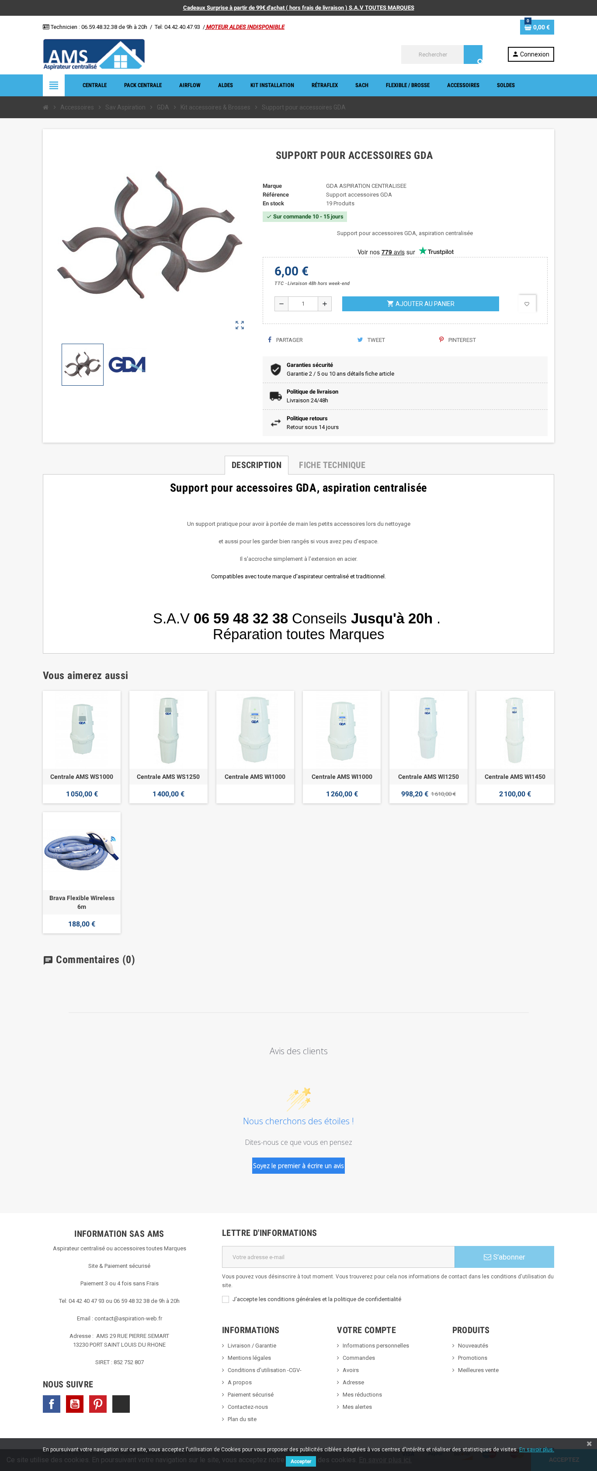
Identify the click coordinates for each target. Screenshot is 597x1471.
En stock (273, 203)
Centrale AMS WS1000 (81, 776)
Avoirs (351, 1370)
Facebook (51, 1404)
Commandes (359, 1358)
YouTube (74, 1404)
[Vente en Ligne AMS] (94, 54)
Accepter (301, 1461)
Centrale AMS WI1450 (515, 776)
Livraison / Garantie (252, 1345)
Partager (289, 340)
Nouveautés (473, 1345)
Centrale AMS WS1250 (168, 776)
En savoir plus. (536, 1449)
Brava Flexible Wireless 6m (82, 902)
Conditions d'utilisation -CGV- (265, 1370)
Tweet (375, 340)
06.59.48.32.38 (99, 27)
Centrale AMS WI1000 (255, 776)
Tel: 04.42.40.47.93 (177, 27)
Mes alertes (357, 1407)
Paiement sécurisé (251, 1394)
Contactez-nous (248, 1407)
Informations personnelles (376, 1345)
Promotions (472, 1358)
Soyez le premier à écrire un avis (298, 1165)
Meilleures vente (478, 1370)
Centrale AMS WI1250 (428, 776)
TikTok (121, 1404)
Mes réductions (362, 1394)
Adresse (353, 1382)
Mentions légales (249, 1358)
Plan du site (242, 1419)
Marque (272, 186)
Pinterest (461, 340)
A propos (240, 1382)
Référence (276, 194)
